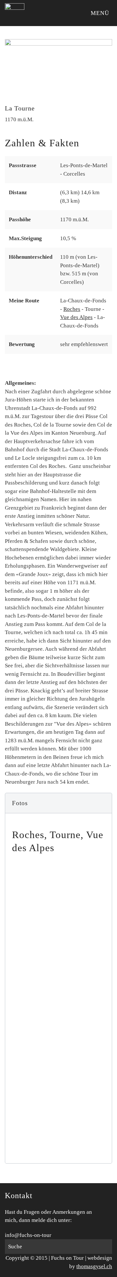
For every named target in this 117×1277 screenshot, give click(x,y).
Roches (71, 309)
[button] (58, 803)
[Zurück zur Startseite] (14, 13)
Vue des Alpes (76, 317)
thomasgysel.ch (94, 1266)
